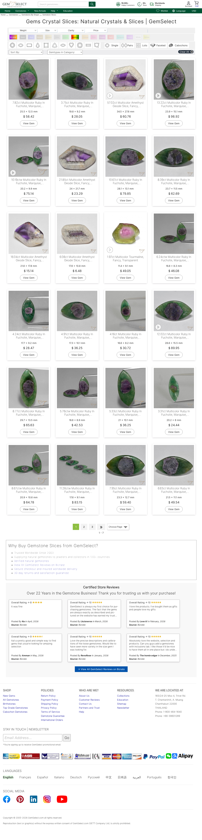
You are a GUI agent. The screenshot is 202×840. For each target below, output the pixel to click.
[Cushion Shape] (80, 45)
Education (68, 11)
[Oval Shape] (21, 45)
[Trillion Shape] (54, 45)
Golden (49, 37)
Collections (123, 695)
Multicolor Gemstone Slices (75, 37)
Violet (129, 37)
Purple (102, 37)
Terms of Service (50, 711)
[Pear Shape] (38, 45)
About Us (84, 695)
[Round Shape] (12, 45)
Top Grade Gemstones (15, 707)
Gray (57, 37)
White (138, 37)
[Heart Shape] (71, 45)
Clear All (184, 51)
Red (110, 37)
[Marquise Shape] (63, 45)
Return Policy (48, 695)
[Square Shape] (46, 45)
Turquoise (120, 37)
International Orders (52, 719)
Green (65, 37)
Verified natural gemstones (31, 560)
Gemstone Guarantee (52, 715)
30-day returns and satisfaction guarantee (41, 572)
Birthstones (9, 703)
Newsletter (123, 707)
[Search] (92, 4)
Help (54, 10)
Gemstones (22, 10)
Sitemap (121, 703)
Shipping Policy (49, 703)
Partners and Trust (89, 707)
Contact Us (85, 703)
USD (194, 11)
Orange (85, 37)
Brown (39, 37)
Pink (94, 37)
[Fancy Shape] (97, 45)
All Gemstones (11, 699)
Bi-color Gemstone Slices (13, 37)
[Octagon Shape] (29, 45)
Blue (31, 37)
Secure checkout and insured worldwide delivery (45, 568)
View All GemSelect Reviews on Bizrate (39, 564)
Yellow (146, 37)
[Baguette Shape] (88, 45)
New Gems (9, 695)
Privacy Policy (49, 707)
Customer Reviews (89, 699)
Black (23, 37)
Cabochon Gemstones (15, 711)
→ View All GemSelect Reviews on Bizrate (101, 669)
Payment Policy (49, 699)
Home (7, 11)
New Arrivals (40, 11)
